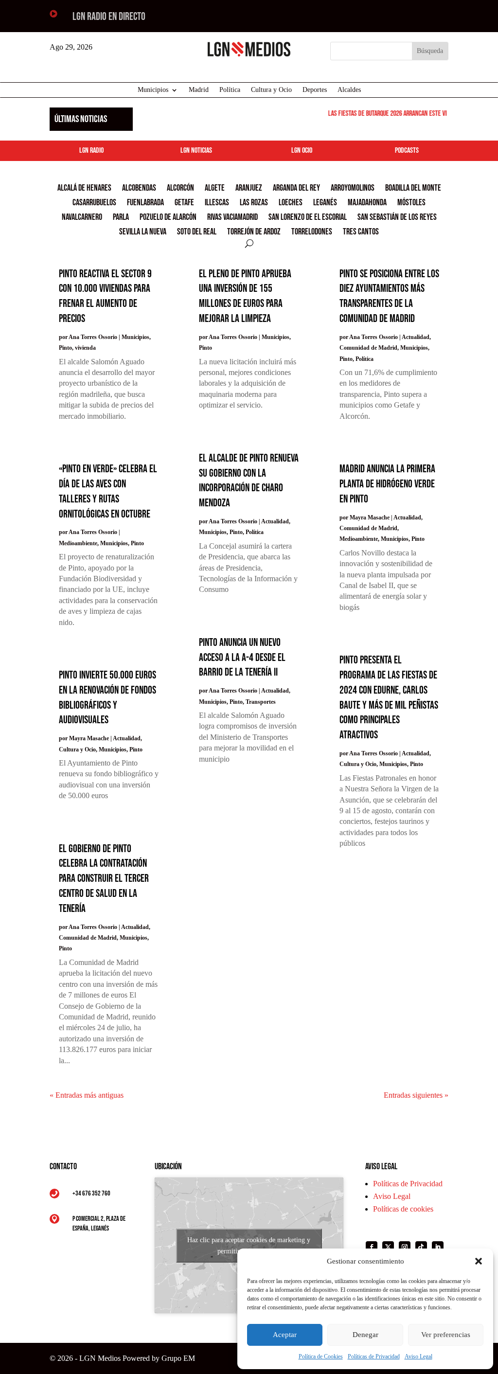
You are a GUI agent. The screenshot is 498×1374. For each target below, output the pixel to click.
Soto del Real (196, 233)
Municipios (153, 90)
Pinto (65, 347)
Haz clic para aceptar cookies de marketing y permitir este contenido (248, 1245)
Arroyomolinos (352, 189)
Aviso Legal (418, 1356)
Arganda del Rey (296, 189)
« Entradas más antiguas (87, 1095)
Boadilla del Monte (413, 189)
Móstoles (411, 203)
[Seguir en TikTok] (421, 1247)
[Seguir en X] (388, 1247)
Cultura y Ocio (271, 90)
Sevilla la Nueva (142, 233)
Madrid (199, 90)
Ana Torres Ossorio (93, 337)
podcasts (407, 150)
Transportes (261, 701)
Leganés (325, 203)
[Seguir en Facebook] (371, 1247)
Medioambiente (78, 543)
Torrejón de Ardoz (254, 233)
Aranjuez (248, 189)
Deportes (314, 90)
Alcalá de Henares (84, 189)
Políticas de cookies (403, 1209)
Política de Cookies (321, 1356)
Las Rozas (254, 203)
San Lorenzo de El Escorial (307, 218)
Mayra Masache (89, 738)
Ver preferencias (445, 1334)
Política (229, 90)
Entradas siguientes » (416, 1095)
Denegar (365, 1334)
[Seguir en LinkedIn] (437, 1247)
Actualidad (127, 738)
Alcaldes (349, 90)
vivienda (85, 347)
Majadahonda (367, 203)
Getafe (184, 203)
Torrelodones (311, 233)
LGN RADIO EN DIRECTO (108, 16)
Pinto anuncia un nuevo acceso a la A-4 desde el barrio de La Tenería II (242, 657)
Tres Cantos (361, 233)
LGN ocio (301, 150)
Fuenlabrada (145, 203)
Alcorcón (180, 189)
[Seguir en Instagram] (404, 1247)
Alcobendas (139, 189)
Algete (215, 189)
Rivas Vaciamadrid (232, 218)
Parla (121, 218)
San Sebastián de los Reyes (397, 218)
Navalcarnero (82, 218)
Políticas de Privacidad (374, 1356)
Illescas (217, 203)
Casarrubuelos (94, 203)
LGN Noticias (196, 150)
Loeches (290, 203)
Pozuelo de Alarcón (168, 218)
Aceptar (285, 1334)
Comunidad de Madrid (88, 937)
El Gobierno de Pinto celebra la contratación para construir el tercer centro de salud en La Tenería (104, 878)
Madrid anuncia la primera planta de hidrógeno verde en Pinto (387, 484)
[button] (478, 1261)
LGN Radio (91, 150)
